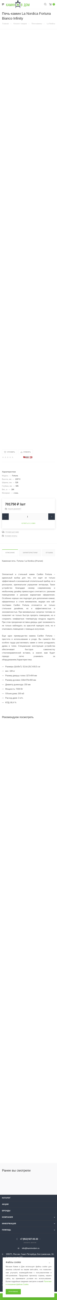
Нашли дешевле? (14, 509)
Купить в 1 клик (28, 523)
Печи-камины (37, 24)
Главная (5, 24)
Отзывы (49, 552)
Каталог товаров (20, 24)
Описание (10, 552)
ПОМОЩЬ (6, 1230)
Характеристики (30, 552)
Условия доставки (12, 532)
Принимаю (13, 1291)
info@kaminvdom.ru (30, 1248)
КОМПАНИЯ (7, 1217)
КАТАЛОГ (6, 1198)
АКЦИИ (5, 1204)
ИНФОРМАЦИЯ (9, 1224)
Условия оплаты (11, 536)
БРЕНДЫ (6, 1211)
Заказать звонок (30, 1242)
